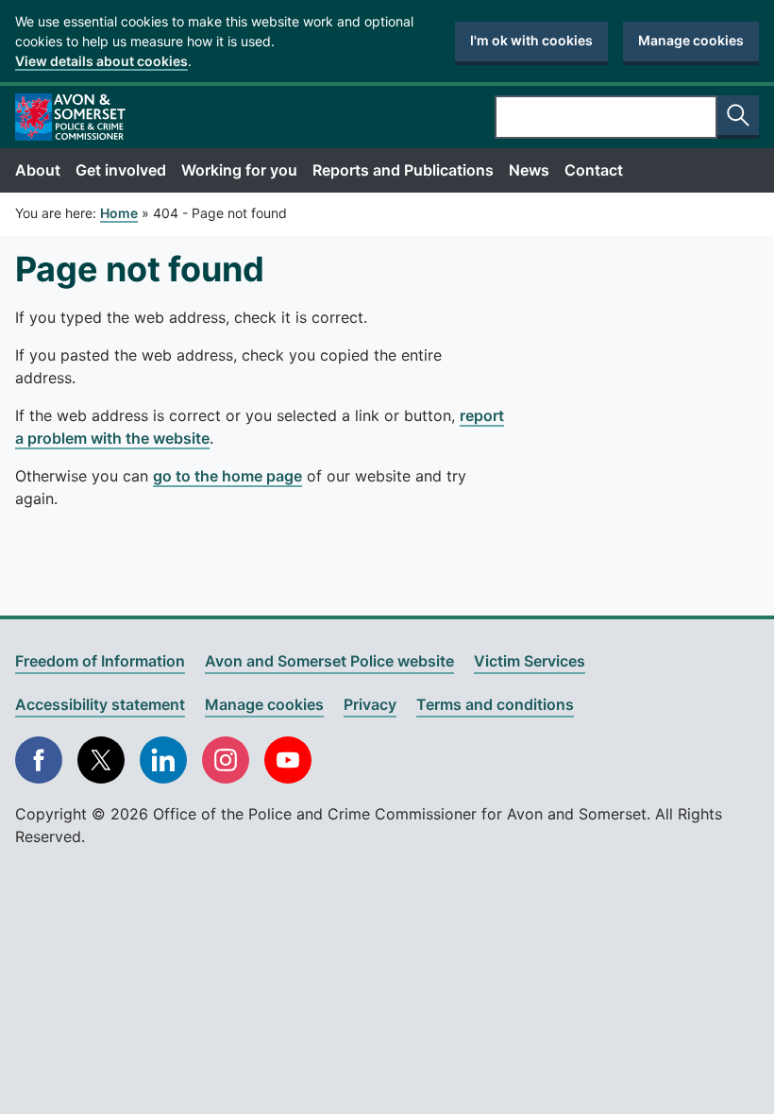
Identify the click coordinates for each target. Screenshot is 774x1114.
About (37, 169)
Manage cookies (691, 40)
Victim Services (529, 660)
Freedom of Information (100, 660)
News (529, 169)
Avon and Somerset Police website (329, 660)
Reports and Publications (403, 169)
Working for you (239, 169)
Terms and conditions (495, 704)
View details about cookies (101, 61)
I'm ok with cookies (531, 40)
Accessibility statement (100, 704)
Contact (593, 169)
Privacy (370, 704)
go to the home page (227, 475)
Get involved (121, 169)
